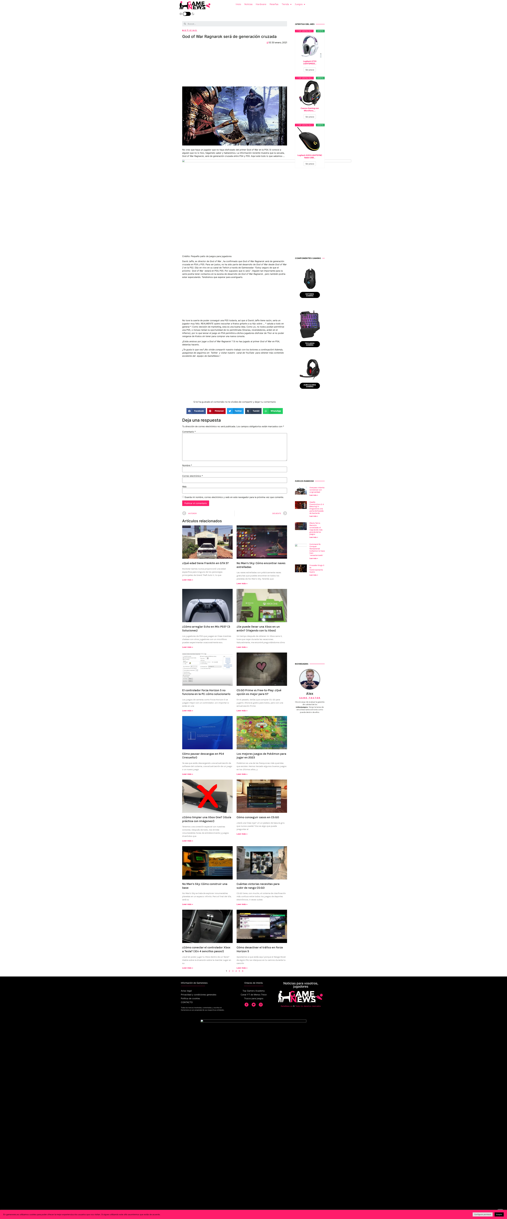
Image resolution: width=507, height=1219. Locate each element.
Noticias (248, 4)
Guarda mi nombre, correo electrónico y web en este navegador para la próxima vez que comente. (234, 497)
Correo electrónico (192, 476)
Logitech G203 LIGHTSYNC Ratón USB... (309, 156)
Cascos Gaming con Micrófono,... (310, 109)
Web (184, 487)
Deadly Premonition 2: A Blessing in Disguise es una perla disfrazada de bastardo (316, 507)
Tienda (285, 4)
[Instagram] (261, 1005)
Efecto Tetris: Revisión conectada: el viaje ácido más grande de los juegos (316, 528)
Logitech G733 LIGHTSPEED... (309, 62)
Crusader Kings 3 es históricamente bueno (316, 568)
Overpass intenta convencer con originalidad (316, 489)
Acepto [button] (499, 1214)
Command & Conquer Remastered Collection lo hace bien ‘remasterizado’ (317, 549)
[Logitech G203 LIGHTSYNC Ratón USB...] (310, 140)
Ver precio (309, 70)
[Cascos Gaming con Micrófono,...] (310, 93)
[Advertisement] (234, 66)
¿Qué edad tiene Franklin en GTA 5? (205, 563)
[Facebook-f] (246, 1005)
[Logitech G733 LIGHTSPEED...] (310, 46)
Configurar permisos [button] (482, 1214)
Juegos (298, 4)
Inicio (238, 4)
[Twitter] (254, 1005)
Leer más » (187, 580)
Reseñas (274, 4)
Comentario (189, 432)
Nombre (187, 465)
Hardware (261, 4)
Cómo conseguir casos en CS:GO (258, 817)
